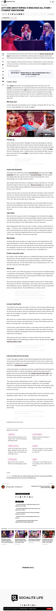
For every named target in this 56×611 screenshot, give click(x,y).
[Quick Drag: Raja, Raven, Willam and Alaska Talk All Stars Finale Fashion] (21, 534)
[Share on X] (11, 14)
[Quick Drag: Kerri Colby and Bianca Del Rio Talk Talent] (35, 534)
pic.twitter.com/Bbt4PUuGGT (31, 347)
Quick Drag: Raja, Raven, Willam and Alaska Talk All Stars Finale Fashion (20, 541)
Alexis (12, 86)
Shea (26, 153)
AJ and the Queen (36, 175)
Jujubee (24, 476)
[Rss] (32, 497)
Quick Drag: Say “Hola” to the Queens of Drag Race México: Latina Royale (47, 541)
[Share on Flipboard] (13, 14)
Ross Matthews (34, 173)
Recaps (44, 476)
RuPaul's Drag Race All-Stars (15, 477)
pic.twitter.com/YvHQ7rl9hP (22, 161)
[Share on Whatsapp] (3, 68)
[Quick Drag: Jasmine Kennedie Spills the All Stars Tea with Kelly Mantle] (7, 534)
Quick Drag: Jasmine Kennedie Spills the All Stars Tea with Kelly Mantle (7, 541)
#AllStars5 (29, 159)
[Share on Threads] (17, 14)
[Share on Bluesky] (19, 14)
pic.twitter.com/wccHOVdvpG (37, 295)
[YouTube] (20, 497)
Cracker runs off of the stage (40, 373)
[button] (49, 608)
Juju (25, 90)
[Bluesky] (30, 497)
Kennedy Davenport (21, 365)
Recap (41, 476)
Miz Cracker (37, 476)
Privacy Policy (23, 608)
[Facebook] (16, 497)
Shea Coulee (24, 477)
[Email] (21, 14)
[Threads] (27, 497)
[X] (18, 497)
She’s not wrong (36, 185)
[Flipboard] (25, 497)
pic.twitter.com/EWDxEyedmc (22, 413)
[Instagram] (22, 497)
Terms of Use (32, 608)
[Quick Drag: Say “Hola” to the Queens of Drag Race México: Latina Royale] (48, 534)
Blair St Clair (20, 476)
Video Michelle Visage (31, 477)
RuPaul (8, 477)
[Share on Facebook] (8, 14)
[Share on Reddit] (15, 14)
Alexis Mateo (14, 476)
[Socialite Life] (10, 2)
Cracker (9, 88)
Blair (51, 149)
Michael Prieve (6, 17)
